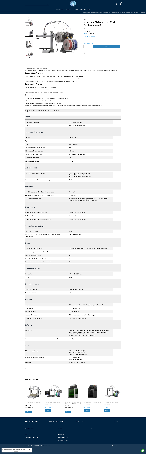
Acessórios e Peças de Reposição (82, 9)
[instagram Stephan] (91, 428)
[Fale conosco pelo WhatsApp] (142, 450)
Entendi (16, 451)
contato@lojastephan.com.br (63, 437)
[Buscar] (47, 3)
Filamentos (68, 9)
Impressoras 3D (59, 9)
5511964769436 (61, 432)
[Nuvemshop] (116, 446)
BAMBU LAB (97, 18)
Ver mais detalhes (88, 40)
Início (85, 18)
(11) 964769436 (61, 434)
